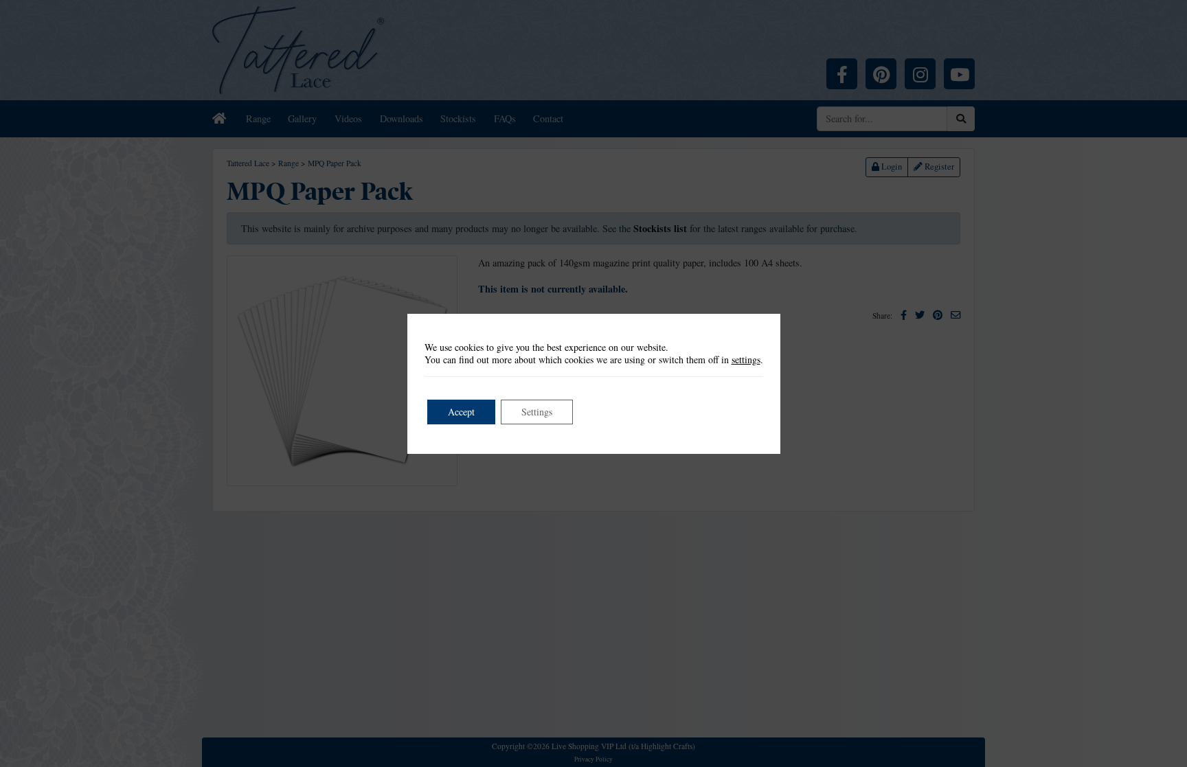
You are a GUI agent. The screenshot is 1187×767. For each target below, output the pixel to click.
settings (746, 360)
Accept (461, 411)
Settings (536, 411)
